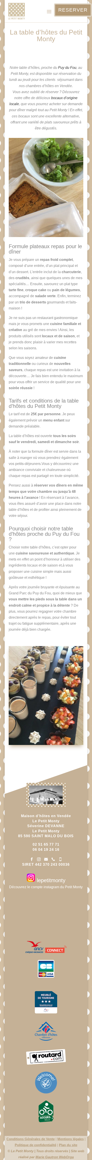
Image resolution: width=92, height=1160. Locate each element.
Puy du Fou (67, 68)
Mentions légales (70, 1139)
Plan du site (68, 1145)
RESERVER (73, 10)
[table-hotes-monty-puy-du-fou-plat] (46, 236)
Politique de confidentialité (35, 1145)
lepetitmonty (50, 880)
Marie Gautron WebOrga (55, 1157)
